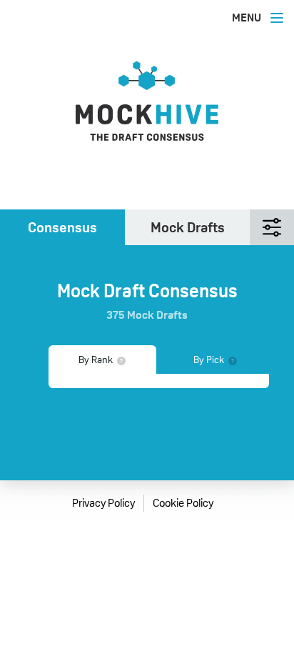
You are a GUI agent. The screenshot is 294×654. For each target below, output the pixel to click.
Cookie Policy (183, 502)
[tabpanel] (159, 381)
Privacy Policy (103, 502)
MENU (246, 17)
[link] (147, 112)
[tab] (62, 227)
